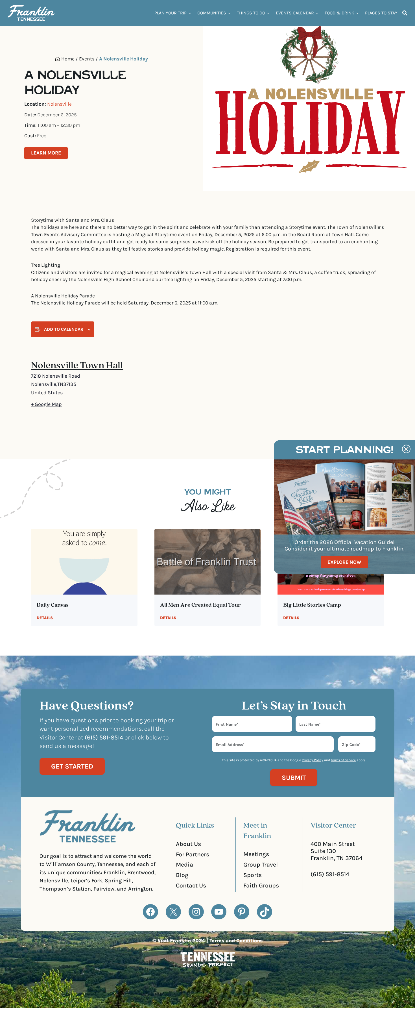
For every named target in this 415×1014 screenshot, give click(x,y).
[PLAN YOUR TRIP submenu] (190, 13)
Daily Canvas (53, 605)
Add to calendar (63, 329)
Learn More (46, 153)
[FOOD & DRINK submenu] (357, 13)
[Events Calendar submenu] (317, 13)
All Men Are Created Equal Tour (200, 605)
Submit (294, 778)
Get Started (72, 766)
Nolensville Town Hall (77, 366)
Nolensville (59, 104)
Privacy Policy (312, 760)
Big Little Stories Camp (312, 605)
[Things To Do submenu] (268, 13)
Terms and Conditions (236, 940)
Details (45, 617)
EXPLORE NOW (344, 562)
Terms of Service (343, 760)
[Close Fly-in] (406, 449)
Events (87, 59)
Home (68, 59)
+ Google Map (46, 404)
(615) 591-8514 (330, 874)
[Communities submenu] (229, 13)
